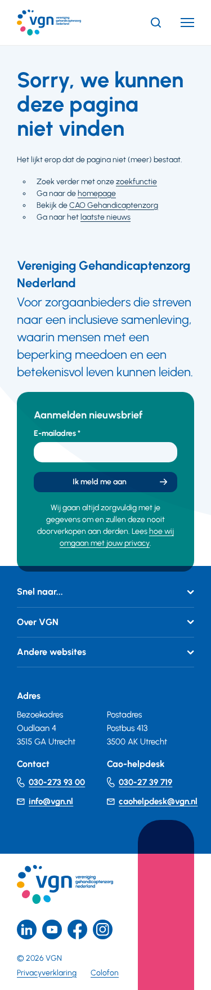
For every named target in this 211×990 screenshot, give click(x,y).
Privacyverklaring (47, 973)
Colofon (105, 973)
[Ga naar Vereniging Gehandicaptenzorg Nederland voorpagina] (66, 22)
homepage (97, 193)
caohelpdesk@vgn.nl (158, 801)
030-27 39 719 (145, 782)
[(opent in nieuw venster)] (77, 929)
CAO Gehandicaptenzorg (113, 205)
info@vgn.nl (51, 801)
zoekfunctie (136, 181)
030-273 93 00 (57, 782)
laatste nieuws (105, 217)
